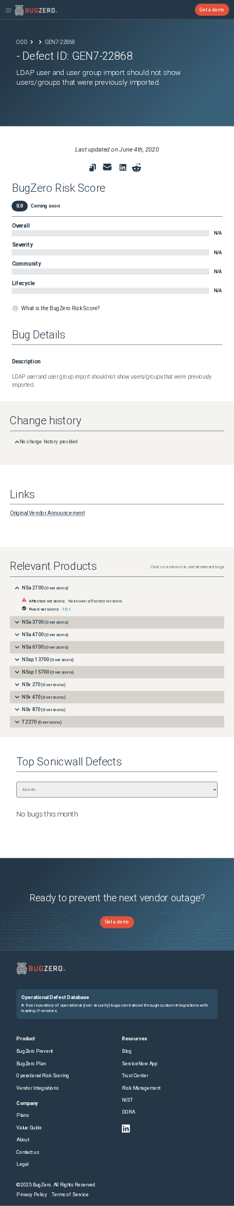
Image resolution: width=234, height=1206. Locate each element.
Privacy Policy (31, 1195)
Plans (22, 1116)
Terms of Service (70, 1195)
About (22, 1140)
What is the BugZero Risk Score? (60, 308)
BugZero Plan (30, 1063)
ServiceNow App (140, 1063)
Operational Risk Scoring (42, 1076)
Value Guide (28, 1128)
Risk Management (141, 1088)
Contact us (27, 1152)
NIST (127, 1100)
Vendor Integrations (37, 1088)
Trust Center (135, 1076)
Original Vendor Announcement (47, 513)
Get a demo (212, 9)
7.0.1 (66, 609)
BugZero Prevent (34, 1051)
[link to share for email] (107, 167)
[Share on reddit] (136, 168)
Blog (127, 1051)
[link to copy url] (92, 168)
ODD (21, 42)
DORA (128, 1112)
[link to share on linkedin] (124, 169)
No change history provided (49, 442)
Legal (22, 1164)
